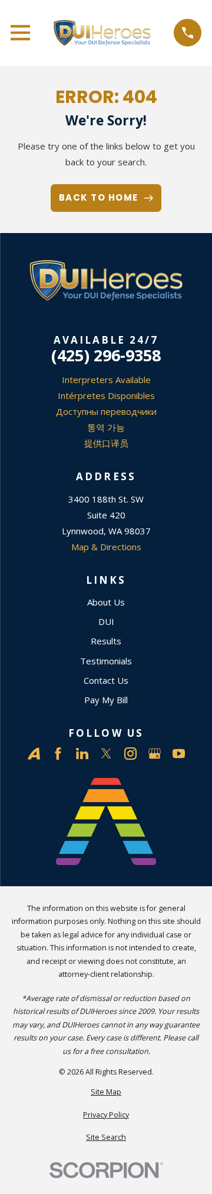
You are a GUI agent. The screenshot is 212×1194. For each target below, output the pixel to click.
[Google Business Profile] (154, 753)
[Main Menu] (20, 32)
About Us (106, 602)
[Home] (102, 33)
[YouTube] (179, 753)
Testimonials (106, 661)
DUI (106, 621)
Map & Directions (106, 547)
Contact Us (106, 680)
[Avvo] (34, 753)
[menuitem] (106, 1092)
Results (106, 641)
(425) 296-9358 (106, 355)
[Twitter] (106, 753)
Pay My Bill (106, 700)
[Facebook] (58, 753)
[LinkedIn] (82, 753)
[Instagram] (130, 753)
